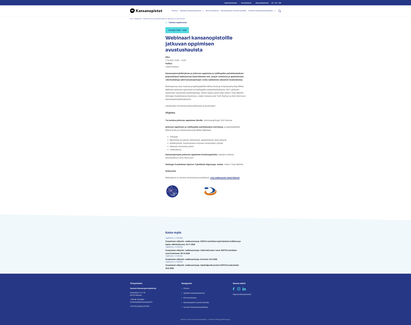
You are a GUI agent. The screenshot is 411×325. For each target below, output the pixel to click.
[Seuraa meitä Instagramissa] (238, 288)
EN (280, 3)
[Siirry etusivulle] (146, 10)
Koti (131, 19)
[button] (234, 288)
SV (276, 3)
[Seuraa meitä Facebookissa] (234, 288)
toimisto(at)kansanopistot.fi (141, 302)
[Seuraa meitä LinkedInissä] (244, 288)
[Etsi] (279, 10)
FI (272, 3)
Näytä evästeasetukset (242, 294)
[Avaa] (203, 11)
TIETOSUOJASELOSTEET (140, 306)
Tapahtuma (138, 19)
